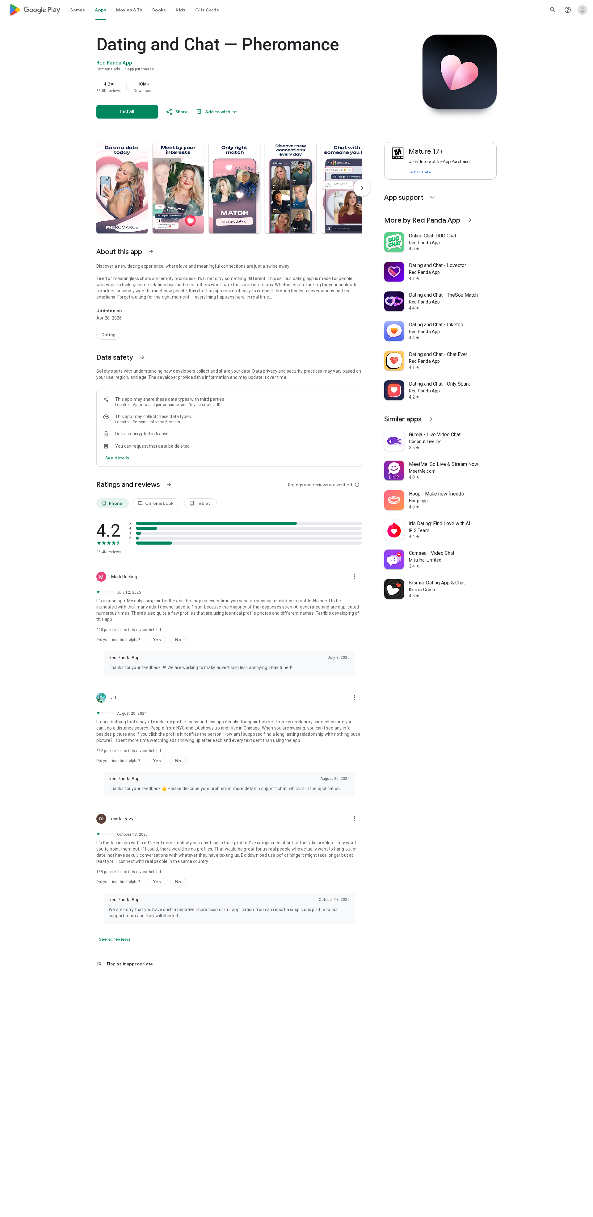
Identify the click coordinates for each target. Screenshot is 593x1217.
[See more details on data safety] (117, 457)
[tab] (77, 10)
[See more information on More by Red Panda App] (469, 220)
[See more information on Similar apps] (430, 419)
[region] (219, 87)
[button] (122, 187)
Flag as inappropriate (124, 964)
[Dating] (108, 334)
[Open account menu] (582, 9)
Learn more (420, 171)
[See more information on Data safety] (142, 357)
